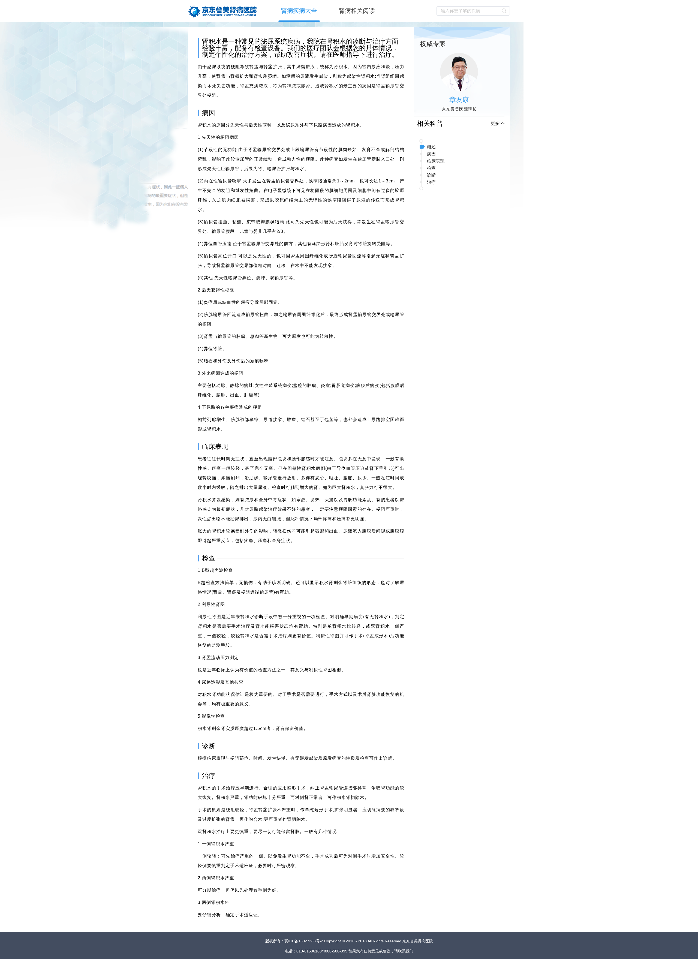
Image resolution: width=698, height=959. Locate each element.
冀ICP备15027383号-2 (304, 941)
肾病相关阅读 (357, 10)
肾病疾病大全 (299, 10)
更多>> (497, 123)
